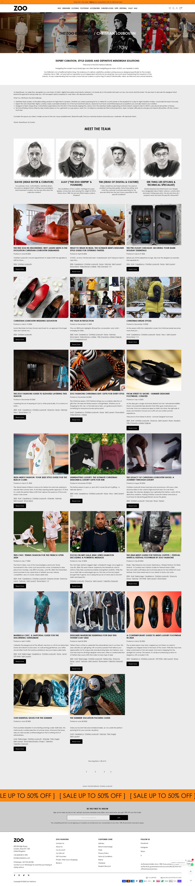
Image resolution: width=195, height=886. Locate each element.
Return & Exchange (105, 847)
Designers (66, 8)
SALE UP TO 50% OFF (69, 795)
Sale (135, 8)
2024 (71, 494)
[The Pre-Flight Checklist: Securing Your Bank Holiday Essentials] (154, 224)
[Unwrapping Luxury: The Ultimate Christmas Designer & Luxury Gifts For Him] (97, 454)
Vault (130, 8)
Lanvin (16, 581)
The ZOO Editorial (76, 33)
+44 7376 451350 (28, 862)
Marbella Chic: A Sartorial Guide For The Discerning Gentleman (36, 636)
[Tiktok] (24, 875)
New (59, 8)
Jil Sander (50, 498)
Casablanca (78, 264)
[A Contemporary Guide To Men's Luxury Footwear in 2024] (154, 612)
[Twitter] (28, 875)
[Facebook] (14, 875)
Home (85, 786)
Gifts (116, 8)
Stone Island (74, 267)
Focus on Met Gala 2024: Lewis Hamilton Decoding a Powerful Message (92, 556)
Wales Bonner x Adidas (88, 267)
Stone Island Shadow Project (34, 741)
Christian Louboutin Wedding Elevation (35, 320)
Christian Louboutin (25, 264)
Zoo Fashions (31, 881)
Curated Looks (107, 8)
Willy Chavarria (102, 267)
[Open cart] (180, 8)
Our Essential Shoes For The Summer (33, 718)
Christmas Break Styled (139, 320)
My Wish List (60, 853)
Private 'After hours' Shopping (66, 860)
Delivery (101, 843)
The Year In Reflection (82, 320)
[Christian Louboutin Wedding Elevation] (41, 297)
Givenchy (50, 410)
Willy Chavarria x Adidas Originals (109, 337)
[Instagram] (19, 875)
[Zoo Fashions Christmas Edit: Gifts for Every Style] (97, 370)
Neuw (163, 334)
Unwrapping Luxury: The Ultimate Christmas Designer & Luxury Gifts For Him (93, 478)
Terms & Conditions (105, 856)
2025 (71, 334)
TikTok (143, 851)
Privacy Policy (103, 853)
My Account (60, 850)
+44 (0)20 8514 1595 (21, 855)
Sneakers (177, 421)
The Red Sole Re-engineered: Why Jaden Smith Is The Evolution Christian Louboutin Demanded (40, 249)
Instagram (144, 847)
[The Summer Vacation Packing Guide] (97, 694)
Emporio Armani (53, 579)
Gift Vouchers (61, 856)
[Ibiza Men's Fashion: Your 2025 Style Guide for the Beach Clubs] (41, 454)
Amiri (132, 264)
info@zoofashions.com (22, 858)
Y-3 (110, 267)
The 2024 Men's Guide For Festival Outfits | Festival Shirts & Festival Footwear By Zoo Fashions (153, 556)
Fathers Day (107, 659)
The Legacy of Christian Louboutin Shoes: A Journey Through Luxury (150, 478)
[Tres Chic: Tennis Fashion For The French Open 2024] (41, 531)
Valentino (49, 741)
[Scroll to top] (191, 880)
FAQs (100, 850)
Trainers (161, 501)
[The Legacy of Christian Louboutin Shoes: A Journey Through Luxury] (154, 454)
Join (118, 818)
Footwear (84, 8)
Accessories (95, 8)
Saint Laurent (116, 264)
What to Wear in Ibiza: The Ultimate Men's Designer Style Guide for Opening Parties (97, 249)
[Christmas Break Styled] (154, 297)
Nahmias (108, 264)
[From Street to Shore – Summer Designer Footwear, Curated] (154, 370)
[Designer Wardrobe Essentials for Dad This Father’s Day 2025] (97, 612)
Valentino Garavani (110, 581)
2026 (15, 264)
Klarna (100, 860)
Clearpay (101, 863)
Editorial (123, 8)
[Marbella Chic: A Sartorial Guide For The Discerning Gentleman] (41, 612)
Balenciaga (139, 576)
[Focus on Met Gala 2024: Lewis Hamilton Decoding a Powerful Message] (97, 531)
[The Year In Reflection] (97, 297)
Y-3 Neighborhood (80, 339)
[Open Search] (173, 8)
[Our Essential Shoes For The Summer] (41, 694)
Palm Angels (54, 739)
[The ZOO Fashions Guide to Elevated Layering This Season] (41, 370)
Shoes (171, 421)
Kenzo (101, 264)
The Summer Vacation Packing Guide (90, 718)
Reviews (59, 863)
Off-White (142, 579)
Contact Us (60, 843)
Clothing (75, 8)
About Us (59, 847)
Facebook (144, 843)
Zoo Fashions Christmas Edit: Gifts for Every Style (97, 393)
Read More (20, 269)
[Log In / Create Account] (177, 8)
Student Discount (104, 866)
